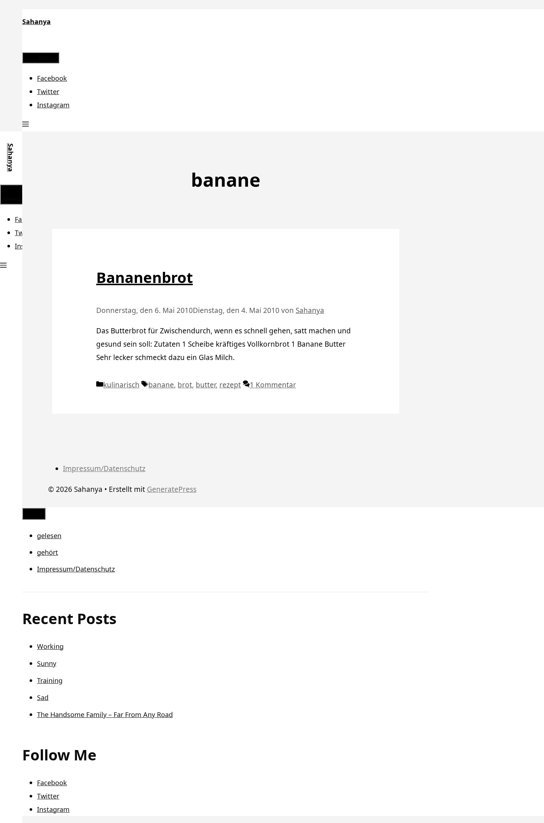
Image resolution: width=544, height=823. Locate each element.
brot (185, 385)
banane (161, 385)
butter (206, 385)
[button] (25, 124)
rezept (230, 385)
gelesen (49, 535)
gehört (47, 552)
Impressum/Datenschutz (104, 468)
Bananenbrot (144, 277)
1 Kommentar (273, 385)
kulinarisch (121, 385)
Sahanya (36, 21)
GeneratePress (172, 489)
